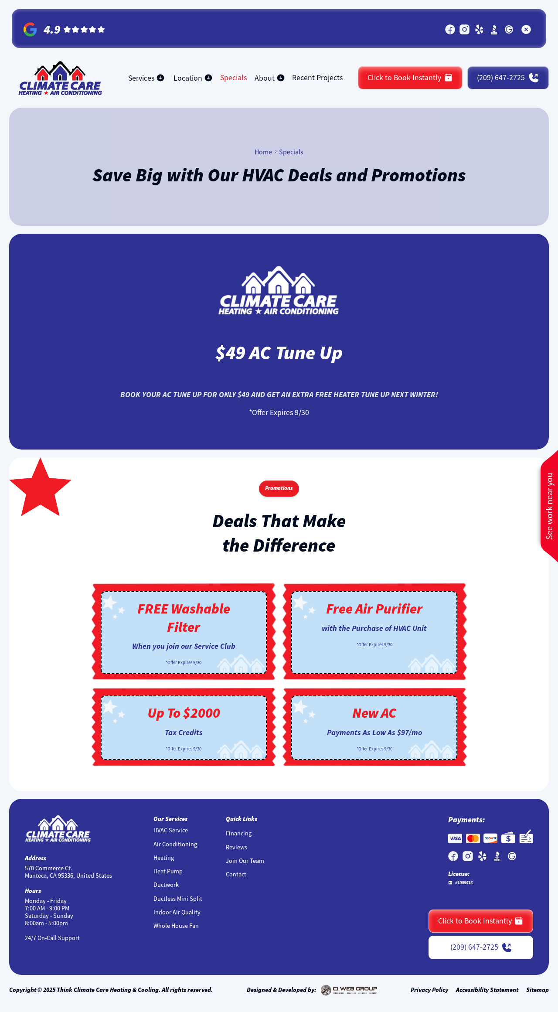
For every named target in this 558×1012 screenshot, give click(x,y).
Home (263, 151)
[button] (146, 78)
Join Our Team (245, 861)
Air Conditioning (175, 844)
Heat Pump (168, 871)
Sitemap (537, 990)
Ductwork (166, 885)
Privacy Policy (429, 990)
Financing (239, 833)
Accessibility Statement (487, 990)
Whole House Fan (176, 926)
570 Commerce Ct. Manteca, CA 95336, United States (68, 872)
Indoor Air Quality (177, 912)
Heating (163, 858)
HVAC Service (170, 830)
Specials (233, 77)
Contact (236, 874)
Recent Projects (317, 77)
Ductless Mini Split (177, 899)
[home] (60, 78)
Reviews (236, 847)
